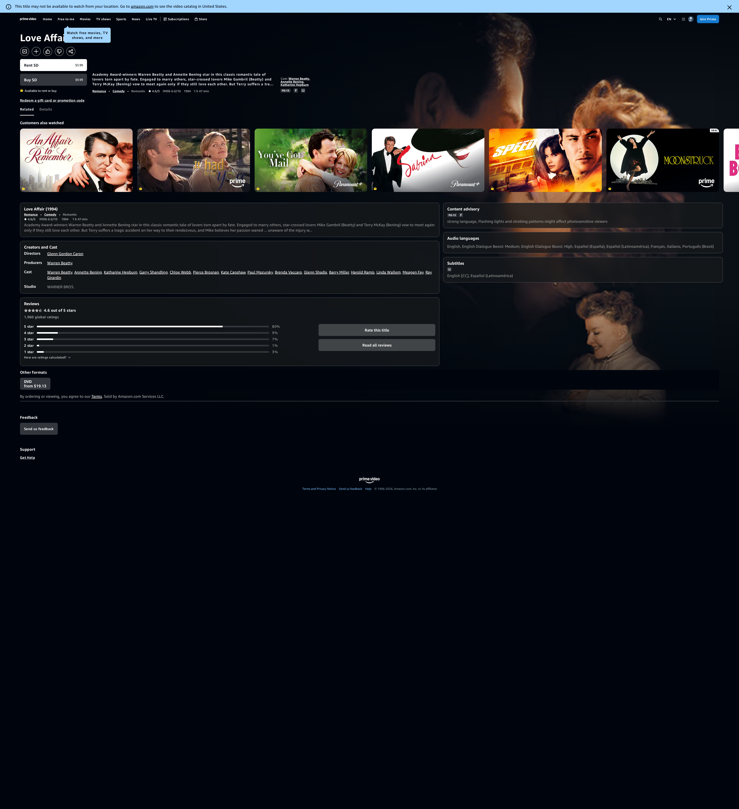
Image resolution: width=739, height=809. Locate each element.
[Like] (47, 51)
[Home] (28, 19)
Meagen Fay (413, 272)
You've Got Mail (311, 160)
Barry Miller (339, 272)
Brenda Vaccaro (288, 272)
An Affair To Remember (76, 160)
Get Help (27, 457)
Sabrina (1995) (428, 160)
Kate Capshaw (233, 272)
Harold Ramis (363, 272)
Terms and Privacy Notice (319, 488)
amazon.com (142, 6)
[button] (47, 357)
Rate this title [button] (377, 330)
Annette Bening (292, 82)
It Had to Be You (193, 160)
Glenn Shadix (315, 272)
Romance (99, 91)
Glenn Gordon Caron (65, 253)
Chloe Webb (180, 272)
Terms (96, 396)
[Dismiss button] (729, 7)
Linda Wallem (388, 272)
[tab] (27, 109)
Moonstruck (662, 160)
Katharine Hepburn (295, 85)
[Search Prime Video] (660, 19)
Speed (545, 160)
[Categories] (683, 19)
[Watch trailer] (24, 51)
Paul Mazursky (260, 272)
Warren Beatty (298, 78)
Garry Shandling (153, 272)
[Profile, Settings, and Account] (691, 19)
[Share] (70, 51)
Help (368, 488)
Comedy (119, 91)
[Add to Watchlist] (36, 51)
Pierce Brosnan (206, 272)
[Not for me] (59, 51)
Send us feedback (350, 488)
